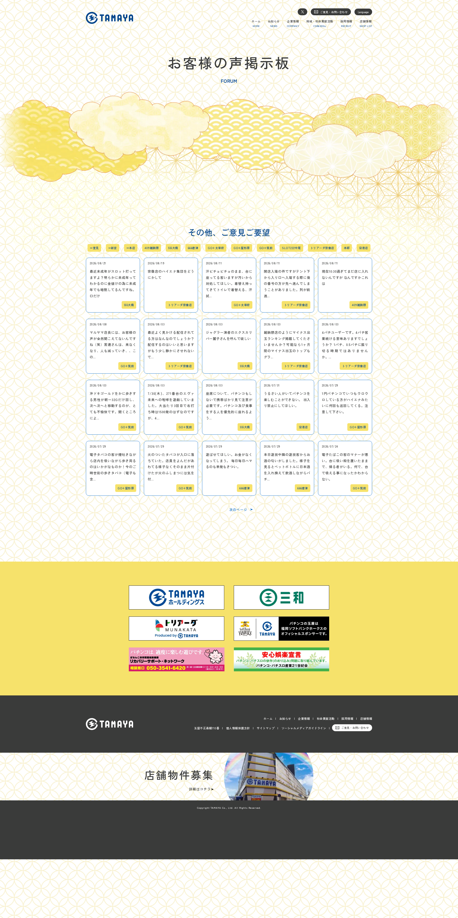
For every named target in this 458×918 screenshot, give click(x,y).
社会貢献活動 (326, 718)
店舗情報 (366, 718)
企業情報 (304, 718)
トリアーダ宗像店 (322, 247)
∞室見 (94, 247)
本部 (347, 247)
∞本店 (130, 247)
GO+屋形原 (242, 247)
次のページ (238, 509)
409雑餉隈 (152, 247)
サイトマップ (266, 728)
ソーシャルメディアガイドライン (303, 728)
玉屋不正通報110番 (206, 728)
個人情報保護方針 (238, 728)
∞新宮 (112, 247)
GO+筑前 (265, 247)
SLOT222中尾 (291, 247)
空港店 (363, 247)
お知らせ (285, 718)
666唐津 (193, 247)
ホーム (268, 718)
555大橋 (173, 247)
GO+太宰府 (216, 247)
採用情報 (347, 718)
